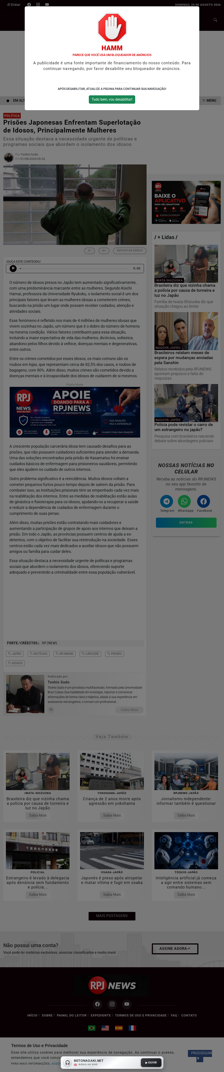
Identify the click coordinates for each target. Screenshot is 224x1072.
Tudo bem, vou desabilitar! (112, 99)
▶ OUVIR (151, 1062)
